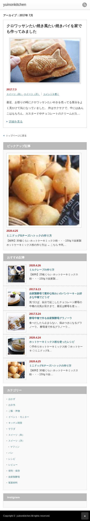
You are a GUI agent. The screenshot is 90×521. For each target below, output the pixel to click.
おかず (11, 399)
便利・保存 (14, 470)
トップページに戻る (16, 135)
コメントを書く (51, 94)
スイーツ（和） (14, 94)
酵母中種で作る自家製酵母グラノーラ (50, 318)
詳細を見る (16, 121)
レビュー (13, 464)
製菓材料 (13, 482)
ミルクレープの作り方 (41, 269)
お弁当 (11, 405)
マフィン (14, 446)
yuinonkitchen (14, 5)
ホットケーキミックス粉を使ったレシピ (52, 341)
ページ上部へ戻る (85, 516)
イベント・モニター (18, 417)
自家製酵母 (14, 477)
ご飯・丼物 (14, 411)
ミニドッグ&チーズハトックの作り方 (29, 235)
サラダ (11, 429)
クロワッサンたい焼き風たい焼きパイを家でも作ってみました (44, 29)
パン (10, 453)
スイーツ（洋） (32, 94)
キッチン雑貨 (15, 423)
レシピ (11, 459)
